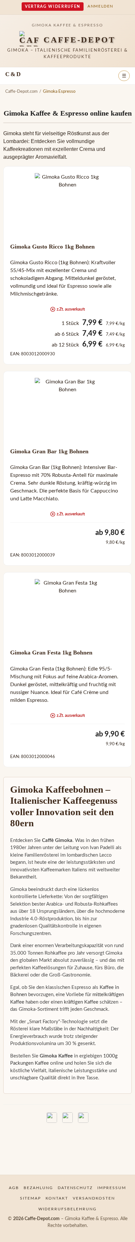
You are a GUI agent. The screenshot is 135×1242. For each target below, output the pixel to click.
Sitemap (30, 1198)
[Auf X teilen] (67, 1117)
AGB (14, 1188)
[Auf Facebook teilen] (52, 1117)
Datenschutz (75, 1188)
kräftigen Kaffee (81, 1002)
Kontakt (57, 1198)
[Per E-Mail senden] (83, 1117)
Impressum (111, 1188)
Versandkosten (94, 1198)
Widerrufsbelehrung (67, 1209)
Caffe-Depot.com (21, 91)
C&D (13, 74)
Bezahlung (38, 1188)
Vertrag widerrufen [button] (52, 6)
